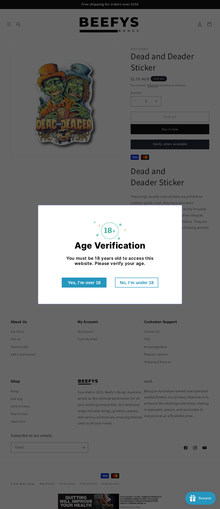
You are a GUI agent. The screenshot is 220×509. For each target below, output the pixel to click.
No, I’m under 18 (137, 282)
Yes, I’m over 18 (84, 282)
